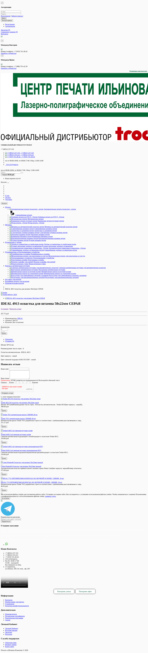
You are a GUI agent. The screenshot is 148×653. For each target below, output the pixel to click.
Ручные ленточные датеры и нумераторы (57, 246)
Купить (4, 333)
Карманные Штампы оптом (42, 236)
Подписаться (6, 521)
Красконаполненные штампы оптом (51, 238)
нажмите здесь (50, 496)
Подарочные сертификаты (15, 616)
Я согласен (5, 498)
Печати (8, 207)
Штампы (8, 225)
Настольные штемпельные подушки (51, 270)
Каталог (4, 203)
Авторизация (10, 26)
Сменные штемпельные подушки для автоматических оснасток (82, 268)
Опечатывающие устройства (43, 258)
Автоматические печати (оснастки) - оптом (60, 209)
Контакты (8, 600)
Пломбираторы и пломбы (40, 254)
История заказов (11, 630)
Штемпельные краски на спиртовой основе (60, 273)
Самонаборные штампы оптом (45, 229)
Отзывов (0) (9, 341)
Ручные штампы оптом (37, 240)
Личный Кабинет (11, 628)
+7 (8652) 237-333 (27, 153)
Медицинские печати (36, 219)
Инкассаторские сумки (37, 264)
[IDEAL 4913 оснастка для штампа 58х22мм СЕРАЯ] (25, 298)
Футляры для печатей (13, 279)
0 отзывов (4, 309)
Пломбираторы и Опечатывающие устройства (22, 252)
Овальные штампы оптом (40, 234)
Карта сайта (9, 646)
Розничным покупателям (138, 71)
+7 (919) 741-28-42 (27, 157)
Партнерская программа (14, 618)
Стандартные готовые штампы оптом (53, 232)
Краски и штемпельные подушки (17, 266)
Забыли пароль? (17, 16)
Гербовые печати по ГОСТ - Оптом (51, 217)
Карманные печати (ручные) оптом (51, 221)
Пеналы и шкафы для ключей (44, 262)
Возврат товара (10, 645)
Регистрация (5, 16)
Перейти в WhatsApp (8, 53)
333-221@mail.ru (11, 165)
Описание (9, 339)
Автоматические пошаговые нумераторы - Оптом (67, 248)
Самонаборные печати (23, 215)
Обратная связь (10, 643)
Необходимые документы (14, 602)
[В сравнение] (2, 413)
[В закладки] (2, 488)
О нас (7, 196)
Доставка (8, 199)
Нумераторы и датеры (13, 242)
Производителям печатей (14, 283)
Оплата (8, 197)
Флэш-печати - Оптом (36, 223)
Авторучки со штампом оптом (45, 231)
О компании (9, 604)
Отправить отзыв (7, 393)
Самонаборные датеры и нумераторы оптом (60, 250)
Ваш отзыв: (5, 378)
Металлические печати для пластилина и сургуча (66, 256)
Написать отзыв (15, 309)
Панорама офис (85, 591)
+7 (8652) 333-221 (27, 155)
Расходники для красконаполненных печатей (62, 277)
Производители (11, 614)
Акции (7, 620)
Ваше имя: (5, 369)
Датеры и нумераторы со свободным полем (60, 244)
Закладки (8, 632)
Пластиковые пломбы (36, 260)
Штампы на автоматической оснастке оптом (61, 227)
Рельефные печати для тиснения (17, 281)
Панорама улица (64, 591)
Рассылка (8, 634)
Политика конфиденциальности (17, 606)
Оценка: (4, 382)
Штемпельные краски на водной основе (56, 272)
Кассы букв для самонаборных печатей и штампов (67, 275)
